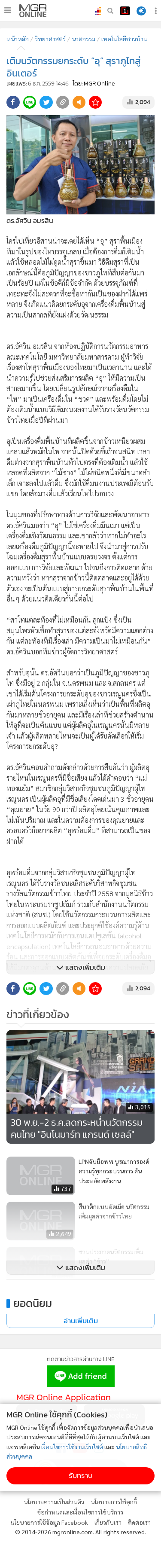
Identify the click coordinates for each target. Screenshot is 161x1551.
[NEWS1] (125, 10)
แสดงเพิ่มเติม (84, 967)
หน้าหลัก (17, 39)
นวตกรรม (83, 39)
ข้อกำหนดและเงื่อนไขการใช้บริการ (80, 1512)
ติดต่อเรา (139, 1522)
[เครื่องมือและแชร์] (156, 11)
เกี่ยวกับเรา (108, 1522)
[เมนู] (7, 10)
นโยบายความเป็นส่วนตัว (54, 1501)
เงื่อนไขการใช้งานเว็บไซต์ (72, 1446)
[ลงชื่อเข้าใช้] (141, 10)
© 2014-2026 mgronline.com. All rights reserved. (80, 1532)
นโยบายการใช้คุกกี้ (114, 1501)
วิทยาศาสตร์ (50, 39)
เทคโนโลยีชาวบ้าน (124, 39)
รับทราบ (80, 1475)
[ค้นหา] (110, 11)
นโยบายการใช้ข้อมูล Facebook (49, 1522)
